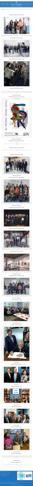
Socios (18, 0)
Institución (3, 4)
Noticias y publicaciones (19, 4)
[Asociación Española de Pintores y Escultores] (16, 2)
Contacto (21, 0)
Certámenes (7, 4)
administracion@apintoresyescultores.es (5, 474)
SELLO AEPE (24, 4)
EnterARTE (25, 0)
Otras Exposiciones (12, 4)
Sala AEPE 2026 (28, 4)
